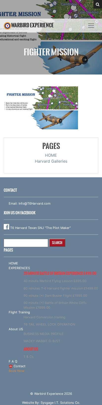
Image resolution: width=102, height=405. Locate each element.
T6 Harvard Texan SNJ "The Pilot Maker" (40, 228)
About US (16, 329)
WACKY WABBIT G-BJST (42, 341)
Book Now (16, 371)
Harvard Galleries (51, 161)
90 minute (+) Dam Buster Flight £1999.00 (55, 295)
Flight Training (19, 312)
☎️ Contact (17, 366)
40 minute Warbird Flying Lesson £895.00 (55, 281)
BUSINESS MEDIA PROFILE (44, 334)
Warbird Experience (32, 25)
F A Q (13, 361)
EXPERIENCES (19, 268)
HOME (51, 155)
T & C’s (29, 357)
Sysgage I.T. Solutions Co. (60, 403)
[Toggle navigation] (91, 26)
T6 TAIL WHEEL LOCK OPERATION (49, 324)
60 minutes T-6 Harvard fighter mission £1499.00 (61, 288)
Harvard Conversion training (44, 317)
